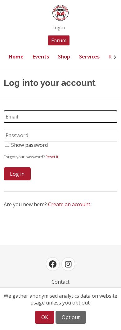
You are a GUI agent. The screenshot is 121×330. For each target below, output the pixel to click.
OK (44, 317)
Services (89, 56)
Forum (58, 40)
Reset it (52, 157)
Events (41, 56)
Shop (64, 56)
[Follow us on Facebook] (52, 264)
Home (16, 56)
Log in (58, 27)
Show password (29, 145)
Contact (60, 281)
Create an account (69, 204)
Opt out (71, 317)
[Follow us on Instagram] (68, 264)
